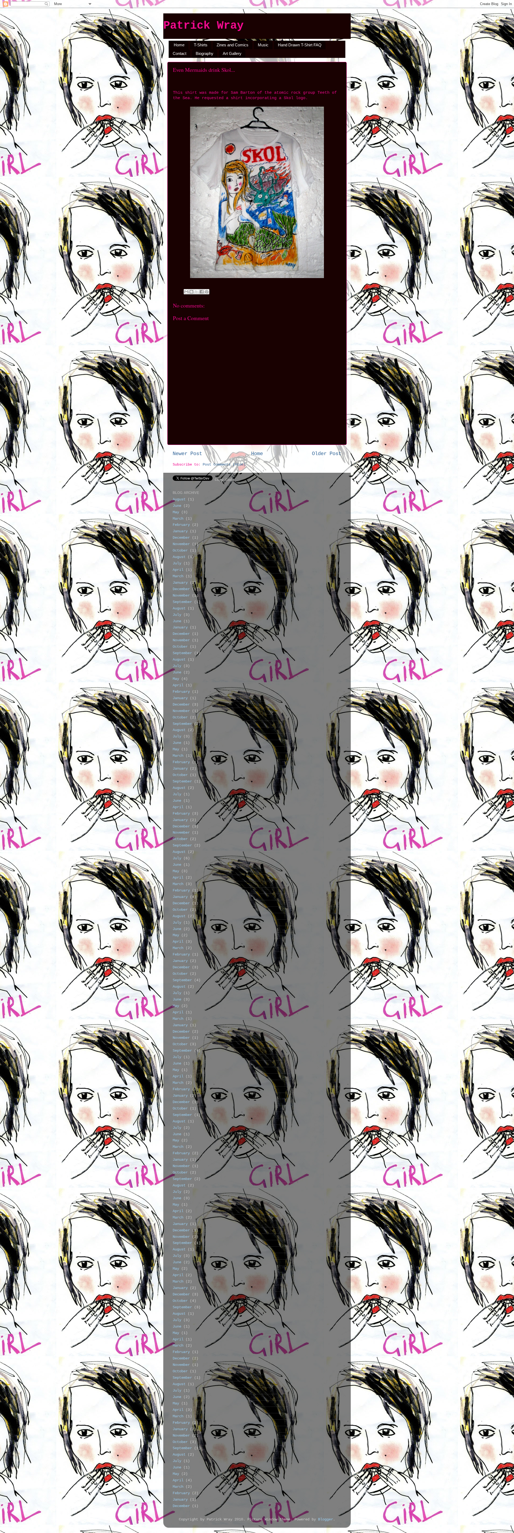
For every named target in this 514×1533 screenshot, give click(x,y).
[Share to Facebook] (201, 291)
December (181, 538)
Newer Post (187, 454)
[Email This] (186, 291)
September (182, 602)
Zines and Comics (232, 45)
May (176, 512)
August (179, 499)
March (178, 519)
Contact (179, 53)
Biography (204, 53)
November (181, 544)
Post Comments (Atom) (224, 465)
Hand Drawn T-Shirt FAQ (300, 45)
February (181, 525)
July (177, 563)
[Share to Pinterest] (206, 291)
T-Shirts (200, 45)
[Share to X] (196, 291)
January (180, 531)
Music (263, 45)
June (177, 506)
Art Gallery (232, 53)
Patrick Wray (203, 25)
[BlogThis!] (191, 291)
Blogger (325, 1519)
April (178, 570)
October (180, 551)
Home (179, 45)
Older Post (326, 454)
